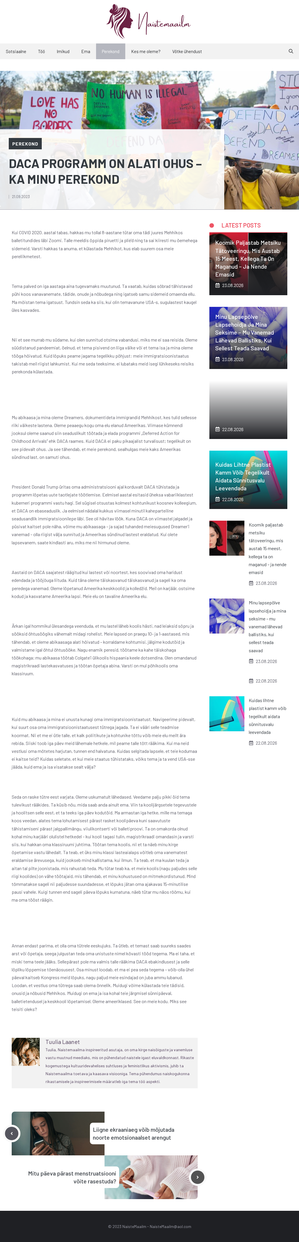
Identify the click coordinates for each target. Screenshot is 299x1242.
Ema (85, 51)
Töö (41, 51)
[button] (291, 51)
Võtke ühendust (187, 51)
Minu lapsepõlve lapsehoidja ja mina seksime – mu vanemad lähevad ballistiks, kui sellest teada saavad (244, 332)
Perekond (110, 51)
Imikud (63, 51)
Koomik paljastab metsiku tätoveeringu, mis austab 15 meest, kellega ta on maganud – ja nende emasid (248, 258)
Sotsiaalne (16, 51)
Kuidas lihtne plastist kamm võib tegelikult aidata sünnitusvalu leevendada (267, 716)
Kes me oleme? (146, 51)
